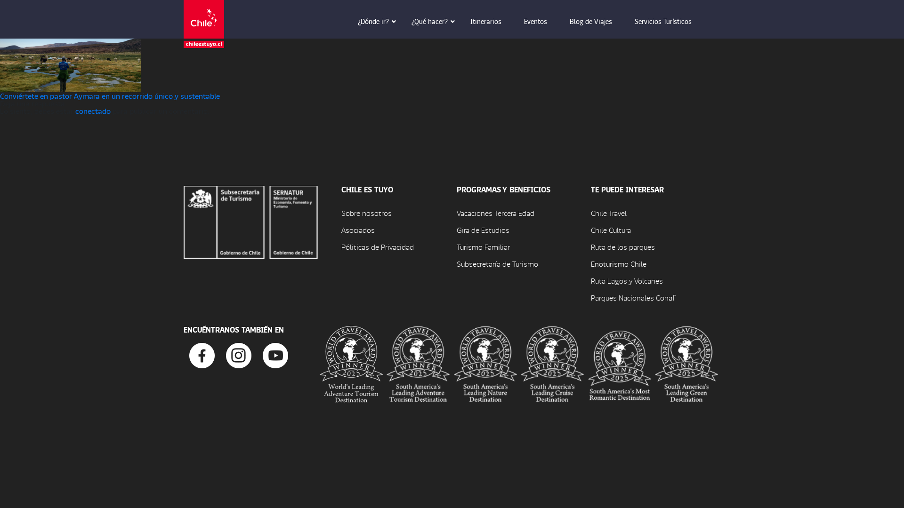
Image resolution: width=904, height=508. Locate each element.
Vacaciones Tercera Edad (495, 213)
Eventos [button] (535, 21)
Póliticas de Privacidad (377, 247)
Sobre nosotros (366, 213)
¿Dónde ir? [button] (373, 21)
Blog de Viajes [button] (591, 21)
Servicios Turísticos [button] (663, 21)
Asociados (358, 230)
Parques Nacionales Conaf (633, 297)
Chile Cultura (611, 230)
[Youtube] (275, 354)
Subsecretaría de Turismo (497, 264)
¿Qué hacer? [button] (430, 21)
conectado (93, 111)
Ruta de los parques (623, 247)
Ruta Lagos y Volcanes (627, 281)
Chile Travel (609, 213)
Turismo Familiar (483, 247)
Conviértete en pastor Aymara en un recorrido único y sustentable (110, 96)
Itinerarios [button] (485, 21)
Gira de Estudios (483, 230)
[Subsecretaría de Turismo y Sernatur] (251, 221)
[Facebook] (202, 354)
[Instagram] (238, 354)
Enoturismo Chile (618, 264)
